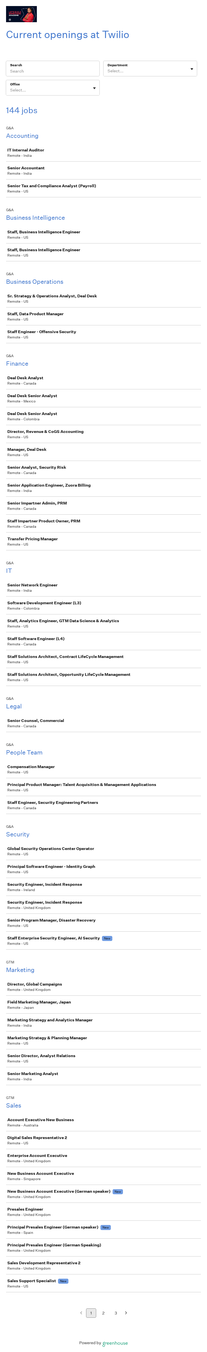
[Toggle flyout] (192, 69)
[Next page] (126, 1313)
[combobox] (10, 90)
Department (117, 65)
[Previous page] (81, 1313)
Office (15, 84)
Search (16, 65)
